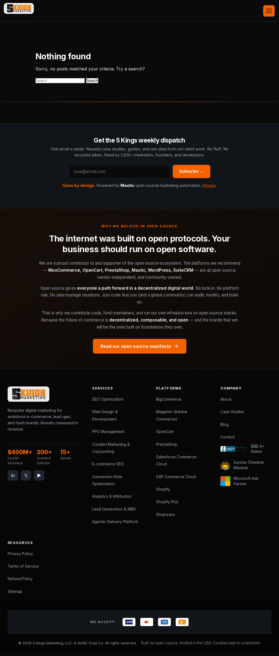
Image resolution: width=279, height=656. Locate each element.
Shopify (163, 489)
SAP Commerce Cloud (176, 476)
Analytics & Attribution (112, 496)
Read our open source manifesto (136, 346)
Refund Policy (20, 578)
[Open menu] (269, 11)
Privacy (209, 185)
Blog (224, 424)
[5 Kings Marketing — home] (19, 8)
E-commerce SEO (108, 464)
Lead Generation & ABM (113, 509)
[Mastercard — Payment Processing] (146, 622)
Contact (227, 437)
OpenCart (165, 431)
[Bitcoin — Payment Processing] (182, 622)
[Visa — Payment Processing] (129, 622)
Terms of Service (23, 566)
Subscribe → (191, 171)
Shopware (165, 514)
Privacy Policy (20, 553)
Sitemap (15, 591)
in (13, 475)
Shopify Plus (167, 501)
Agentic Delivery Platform (115, 521)
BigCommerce (168, 399)
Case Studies (232, 411)
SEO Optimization (107, 399)
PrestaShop (166, 444)
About (225, 399)
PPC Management (108, 431)
